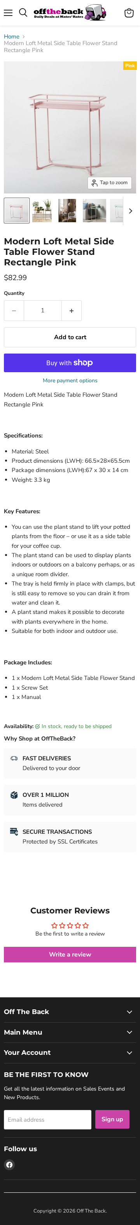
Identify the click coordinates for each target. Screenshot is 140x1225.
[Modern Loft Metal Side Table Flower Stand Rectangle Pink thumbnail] (16, 210)
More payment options (70, 381)
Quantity (14, 293)
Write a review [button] (70, 954)
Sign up (112, 1119)
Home (11, 36)
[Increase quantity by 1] (72, 310)
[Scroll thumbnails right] (129, 211)
